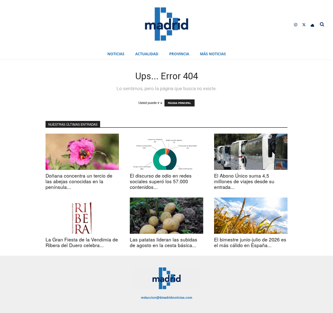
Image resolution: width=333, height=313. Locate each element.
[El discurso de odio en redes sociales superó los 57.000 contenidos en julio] (166, 152)
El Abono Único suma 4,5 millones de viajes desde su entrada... (244, 181)
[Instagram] (295, 25)
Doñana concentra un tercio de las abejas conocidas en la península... (79, 181)
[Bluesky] (312, 25)
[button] (322, 24)
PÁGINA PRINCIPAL (179, 103)
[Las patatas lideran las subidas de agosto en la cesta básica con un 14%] (166, 215)
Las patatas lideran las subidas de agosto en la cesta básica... (163, 242)
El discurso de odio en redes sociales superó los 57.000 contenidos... (161, 181)
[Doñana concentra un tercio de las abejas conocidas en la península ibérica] (82, 152)
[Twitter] (304, 25)
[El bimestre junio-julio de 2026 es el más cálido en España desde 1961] (250, 215)
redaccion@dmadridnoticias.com (166, 297)
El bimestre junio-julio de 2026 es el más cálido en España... (250, 242)
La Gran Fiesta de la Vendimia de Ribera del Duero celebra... (82, 242)
